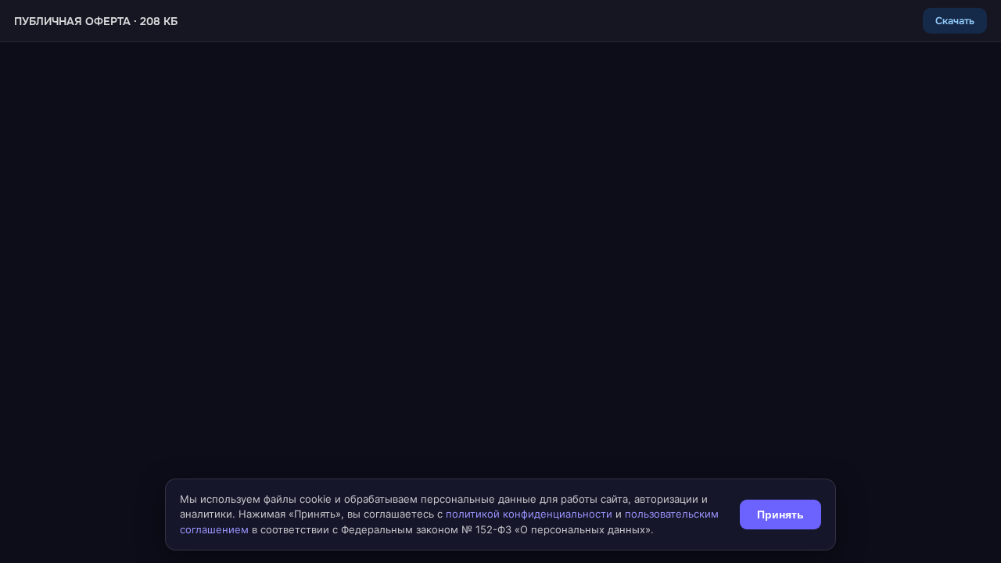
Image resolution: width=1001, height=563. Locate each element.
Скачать (954, 20)
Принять (780, 514)
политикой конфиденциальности (529, 513)
